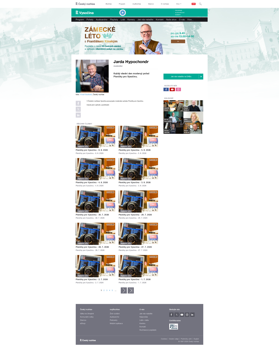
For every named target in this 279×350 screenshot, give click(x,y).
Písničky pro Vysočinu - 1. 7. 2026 (135, 279)
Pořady (90, 19)
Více (190, 19)
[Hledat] (200, 4)
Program (122, 4)
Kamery (178, 15)
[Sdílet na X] (78, 109)
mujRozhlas (137, 4)
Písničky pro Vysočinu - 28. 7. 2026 (92, 247)
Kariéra (142, 323)
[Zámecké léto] (139, 38)
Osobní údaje (174, 339)
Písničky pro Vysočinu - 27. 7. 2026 (135, 247)
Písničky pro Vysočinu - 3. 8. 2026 (135, 182)
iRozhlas (109, 4)
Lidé (123, 19)
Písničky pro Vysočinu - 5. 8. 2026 (135, 150)
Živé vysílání (115, 314)
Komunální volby (87, 317)
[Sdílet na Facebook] (78, 103)
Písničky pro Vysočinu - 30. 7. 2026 (92, 215)
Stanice (151, 4)
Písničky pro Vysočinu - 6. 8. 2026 (92, 150)
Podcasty (113, 320)
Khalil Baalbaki (86, 94)
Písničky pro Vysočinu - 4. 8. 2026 (92, 182)
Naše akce (171, 19)
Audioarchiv (179, 12)
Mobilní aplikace (116, 323)
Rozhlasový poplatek (148, 330)
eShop (82, 323)
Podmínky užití (186, 339)
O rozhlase (165, 4)
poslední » (131, 290)
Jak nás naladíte (145, 19)
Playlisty (114, 19)
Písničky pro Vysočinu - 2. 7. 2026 (92, 279)
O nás (182, 19)
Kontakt (159, 19)
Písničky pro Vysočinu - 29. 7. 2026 (135, 215)
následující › (124, 290)
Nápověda (144, 317)
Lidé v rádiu (144, 320)
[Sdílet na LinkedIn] (78, 115)
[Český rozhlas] (85, 4)
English (196, 339)
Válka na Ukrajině (87, 314)
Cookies (164, 339)
